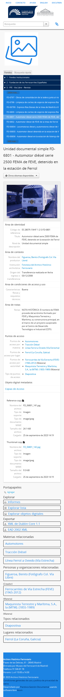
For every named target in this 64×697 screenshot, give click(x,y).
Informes (13, 502)
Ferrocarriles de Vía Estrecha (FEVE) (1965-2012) (29, 590)
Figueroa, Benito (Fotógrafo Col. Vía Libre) (29, 575)
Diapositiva (30, 374)
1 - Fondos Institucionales (18, 77)
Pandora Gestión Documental (34, 686)
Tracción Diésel (32, 344)
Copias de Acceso (14, 388)
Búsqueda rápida (22, 72)
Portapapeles (57, 24)
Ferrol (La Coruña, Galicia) (37, 352)
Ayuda (33, 2)
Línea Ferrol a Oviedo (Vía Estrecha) (42, 347)
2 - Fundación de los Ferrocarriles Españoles (27, 82)
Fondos (8, 72)
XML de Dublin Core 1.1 (23, 524)
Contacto (20, 2)
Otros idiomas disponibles (21, 175)
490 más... (12, 141)
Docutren (57, 2)
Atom (19, 690)
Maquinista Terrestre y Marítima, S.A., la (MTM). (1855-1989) (31, 605)
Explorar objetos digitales (25, 514)
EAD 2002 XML (17, 530)
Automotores (31, 341)
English (44, 2)
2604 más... (13, 92)
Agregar (11, 492)
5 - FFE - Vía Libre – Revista (19, 87)
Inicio (8, 2)
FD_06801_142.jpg (31, 447)
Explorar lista (16, 508)
